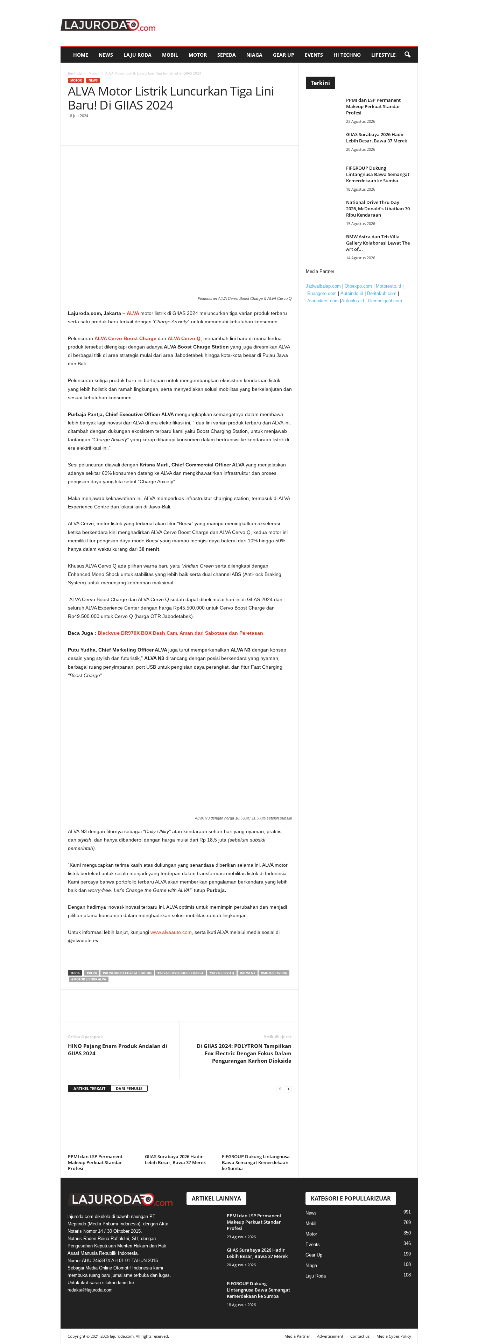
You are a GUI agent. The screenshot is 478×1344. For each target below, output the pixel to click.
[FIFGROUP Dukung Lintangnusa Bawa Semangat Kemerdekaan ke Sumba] (257, 1125)
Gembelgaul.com (385, 300)
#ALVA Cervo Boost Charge (180, 973)
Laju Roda (138, 54)
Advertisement (330, 1336)
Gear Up (283, 54)
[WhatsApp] (123, 135)
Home (80, 54)
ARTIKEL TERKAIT (89, 1088)
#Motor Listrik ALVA (88, 979)
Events (314, 54)
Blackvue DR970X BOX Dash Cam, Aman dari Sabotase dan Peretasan (180, 633)
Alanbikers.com (323, 300)
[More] (139, 135)
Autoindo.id (351, 293)
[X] (91, 135)
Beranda (75, 73)
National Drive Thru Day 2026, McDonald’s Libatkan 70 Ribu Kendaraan (378, 208)
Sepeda (226, 54)
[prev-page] (279, 1088)
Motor (198, 54)
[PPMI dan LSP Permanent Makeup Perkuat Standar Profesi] (103, 1125)
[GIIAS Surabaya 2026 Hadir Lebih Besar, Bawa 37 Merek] (180, 1125)
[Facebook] (75, 135)
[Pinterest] (107, 135)
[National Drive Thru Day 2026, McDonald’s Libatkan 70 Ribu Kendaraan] (325, 212)
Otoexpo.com (358, 286)
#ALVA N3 (247, 973)
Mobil (170, 54)
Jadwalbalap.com (323, 286)
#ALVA (92, 973)
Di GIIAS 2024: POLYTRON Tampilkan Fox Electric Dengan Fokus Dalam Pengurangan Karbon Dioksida (244, 1053)
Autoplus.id (352, 300)
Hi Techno (347, 54)
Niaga (254, 54)
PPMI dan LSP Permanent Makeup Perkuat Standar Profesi (95, 1162)
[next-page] (288, 1088)
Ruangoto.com (322, 293)
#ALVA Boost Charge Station (127, 973)
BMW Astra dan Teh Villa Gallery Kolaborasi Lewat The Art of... (378, 242)
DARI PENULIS (129, 1088)
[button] (407, 55)
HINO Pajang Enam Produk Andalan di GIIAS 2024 (117, 1049)
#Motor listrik (274, 973)
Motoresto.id (388, 286)
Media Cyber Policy (394, 1336)
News (106, 54)
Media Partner (297, 1336)
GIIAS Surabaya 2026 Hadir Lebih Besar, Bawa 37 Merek (175, 1159)
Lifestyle (383, 54)
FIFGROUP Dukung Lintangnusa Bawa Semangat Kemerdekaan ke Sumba (256, 1162)
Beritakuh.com (381, 293)
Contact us (360, 1336)
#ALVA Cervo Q (222, 973)
